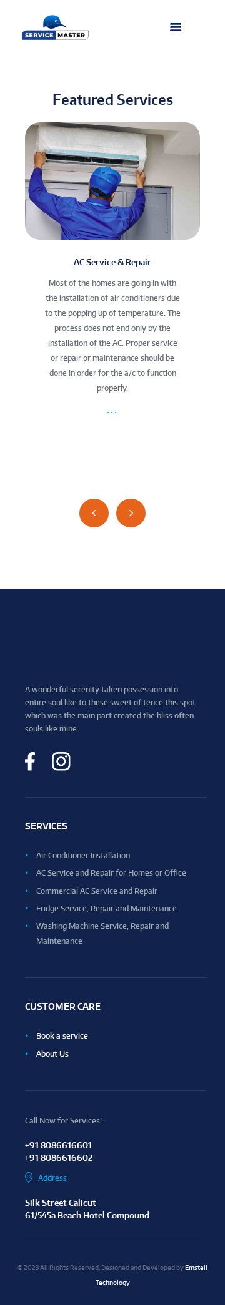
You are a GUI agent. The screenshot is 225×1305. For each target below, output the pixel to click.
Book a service (62, 1035)
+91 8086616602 (59, 1157)
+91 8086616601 (58, 1145)
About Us (52, 1053)
